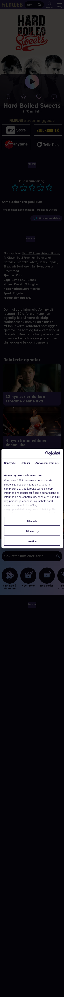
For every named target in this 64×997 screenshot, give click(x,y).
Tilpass (30, 531)
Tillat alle (32, 521)
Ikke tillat (32, 541)
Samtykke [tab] (10, 463)
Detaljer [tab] (25, 463)
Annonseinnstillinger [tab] (48, 463)
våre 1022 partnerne (23, 480)
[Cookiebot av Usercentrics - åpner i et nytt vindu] (45, 453)
